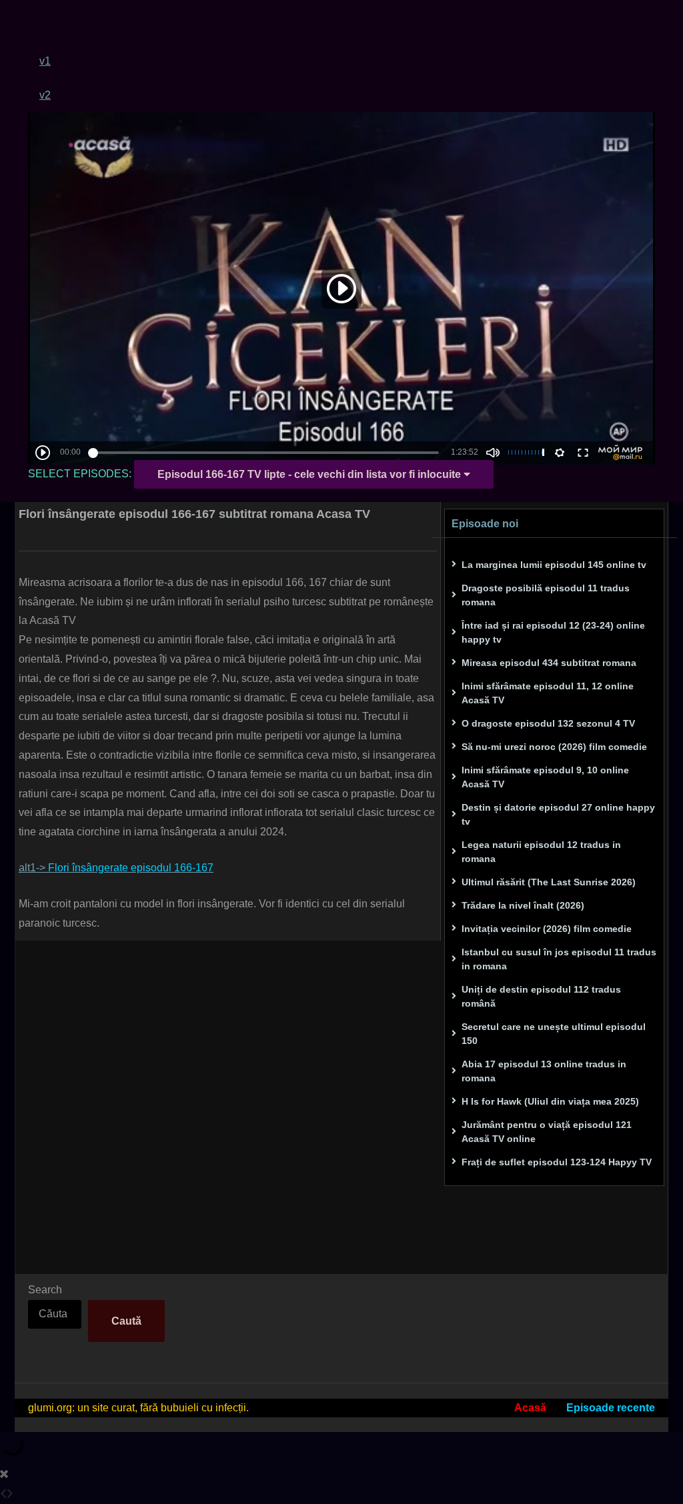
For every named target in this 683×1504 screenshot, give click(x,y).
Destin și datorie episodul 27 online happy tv (558, 814)
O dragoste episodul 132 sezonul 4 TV (548, 723)
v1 (45, 61)
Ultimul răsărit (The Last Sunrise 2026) (549, 882)
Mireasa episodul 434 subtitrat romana (549, 662)
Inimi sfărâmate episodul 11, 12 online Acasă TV (548, 693)
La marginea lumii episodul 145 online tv (554, 564)
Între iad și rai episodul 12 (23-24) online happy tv (553, 632)
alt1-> (116, 867)
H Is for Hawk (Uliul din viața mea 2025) (550, 1101)
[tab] (347, 61)
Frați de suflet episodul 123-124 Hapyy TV (557, 1162)
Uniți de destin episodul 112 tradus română (541, 996)
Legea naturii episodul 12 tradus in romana (541, 851)
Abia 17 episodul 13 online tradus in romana (544, 1071)
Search (45, 1289)
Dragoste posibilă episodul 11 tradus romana (546, 595)
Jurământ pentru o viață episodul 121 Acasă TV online (547, 1131)
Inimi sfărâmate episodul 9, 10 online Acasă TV (545, 777)
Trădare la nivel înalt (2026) (523, 905)
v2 (45, 95)
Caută (126, 1321)
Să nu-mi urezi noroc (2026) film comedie (554, 746)
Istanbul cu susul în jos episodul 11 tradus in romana (559, 959)
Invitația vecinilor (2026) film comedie (547, 928)
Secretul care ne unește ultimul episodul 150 (554, 1033)
